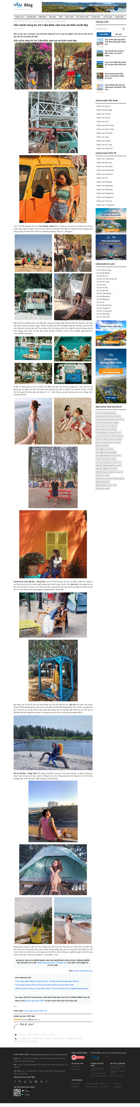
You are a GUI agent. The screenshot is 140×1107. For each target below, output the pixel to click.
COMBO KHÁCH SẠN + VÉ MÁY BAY (52, 963)
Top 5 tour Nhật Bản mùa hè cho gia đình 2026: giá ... (115, 64)
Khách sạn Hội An (103, 118)
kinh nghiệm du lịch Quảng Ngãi (106, 452)
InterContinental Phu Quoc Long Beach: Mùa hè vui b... (114, 75)
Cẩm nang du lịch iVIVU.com (35, 1011)
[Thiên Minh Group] (95, 1057)
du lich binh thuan (38, 1038)
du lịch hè (49, 1038)
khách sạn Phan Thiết (35, 1001)
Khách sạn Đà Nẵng (104, 110)
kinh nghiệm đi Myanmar (104, 455)
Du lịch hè (21, 21)
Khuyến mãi (76, 1084)
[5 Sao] (21, 1019)
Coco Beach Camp (25, 1038)
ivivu (119, 432)
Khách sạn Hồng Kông (105, 170)
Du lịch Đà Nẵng (101, 432)
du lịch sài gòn (100, 426)
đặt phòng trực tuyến (102, 488)
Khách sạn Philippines (105, 193)
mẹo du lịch (117, 455)
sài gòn (98, 459)
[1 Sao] (14, 1019)
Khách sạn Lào (102, 178)
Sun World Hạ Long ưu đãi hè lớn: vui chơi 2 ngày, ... (114, 53)
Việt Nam (99, 465)
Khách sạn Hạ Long (104, 145)
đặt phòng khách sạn (102, 482)
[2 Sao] (16, 1019)
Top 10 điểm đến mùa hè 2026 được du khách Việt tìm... (115, 87)
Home (15, 21)
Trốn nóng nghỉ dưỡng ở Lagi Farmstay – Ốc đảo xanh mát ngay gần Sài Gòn (47, 981)
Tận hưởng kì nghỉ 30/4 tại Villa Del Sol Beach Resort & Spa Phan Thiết (44, 985)
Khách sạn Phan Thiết (105, 129)
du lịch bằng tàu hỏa (102, 416)
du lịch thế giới (100, 429)
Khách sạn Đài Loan (104, 162)
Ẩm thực (52, 17)
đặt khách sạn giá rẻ (116, 472)
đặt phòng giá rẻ (119, 478)
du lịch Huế (99, 419)
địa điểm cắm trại (59, 1038)
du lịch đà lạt (112, 432)
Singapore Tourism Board (117, 1072)
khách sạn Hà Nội (101, 439)
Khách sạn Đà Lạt (103, 106)
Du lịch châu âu (116, 416)
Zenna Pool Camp (32, 1041)
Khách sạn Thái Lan (104, 201)
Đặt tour (69, 17)
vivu (119, 462)
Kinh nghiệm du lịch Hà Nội (104, 449)
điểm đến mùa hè (19, 1041)
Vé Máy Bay (95, 17)
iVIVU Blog (76, 1069)
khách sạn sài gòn (102, 442)
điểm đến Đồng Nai (102, 472)
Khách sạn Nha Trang (105, 125)
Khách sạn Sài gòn (104, 141)
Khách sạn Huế (102, 121)
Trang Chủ (19, 17)
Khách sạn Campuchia (105, 159)
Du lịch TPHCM (111, 429)
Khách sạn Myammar (105, 185)
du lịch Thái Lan (112, 426)
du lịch (98, 413)
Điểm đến (42, 17)
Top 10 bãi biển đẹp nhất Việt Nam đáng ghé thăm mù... (115, 41)
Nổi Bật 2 (51, 1034)
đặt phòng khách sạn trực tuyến (106, 485)
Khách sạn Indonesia (105, 174)
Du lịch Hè (104, 1084)
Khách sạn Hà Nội (103, 114)
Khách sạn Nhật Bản (105, 189)
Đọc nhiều (104, 34)
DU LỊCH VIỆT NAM (33, 1034)
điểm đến (99, 469)
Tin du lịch (118, 1084)
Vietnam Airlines (116, 1076)
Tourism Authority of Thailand (117, 1067)
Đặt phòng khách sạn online (112, 465)
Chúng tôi (75, 1066)
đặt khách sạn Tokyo (102, 475)
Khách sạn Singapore (105, 197)
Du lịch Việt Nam (92, 1084)
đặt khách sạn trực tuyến (104, 478)
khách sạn (107, 436)
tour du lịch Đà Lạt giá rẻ (103, 462)
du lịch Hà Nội (109, 419)
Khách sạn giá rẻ (117, 436)
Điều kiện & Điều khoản (97, 1069)
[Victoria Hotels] (106, 1057)
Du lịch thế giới (91, 1087)
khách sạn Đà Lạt (114, 442)
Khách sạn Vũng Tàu (105, 148)
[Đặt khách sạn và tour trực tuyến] (111, 233)
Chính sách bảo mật (98, 1073)
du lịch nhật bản (113, 423)
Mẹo (60, 17)
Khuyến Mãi (31, 17)
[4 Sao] (19, 1019)
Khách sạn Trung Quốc (106, 205)
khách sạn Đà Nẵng (102, 446)
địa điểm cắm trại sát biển (74, 1038)
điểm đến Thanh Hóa (110, 469)
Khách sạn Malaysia (104, 182)
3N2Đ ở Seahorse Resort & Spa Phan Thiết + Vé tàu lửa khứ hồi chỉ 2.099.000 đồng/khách (51, 988)
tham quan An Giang (109, 459)
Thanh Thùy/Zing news (83, 971)
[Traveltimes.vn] (111, 345)
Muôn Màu (119, 17)
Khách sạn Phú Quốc (105, 133)
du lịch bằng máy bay (109, 413)
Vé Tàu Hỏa (107, 17)
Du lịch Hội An (120, 419)
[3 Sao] (18, 1019)
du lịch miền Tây (101, 423)
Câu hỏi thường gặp (99, 1076)
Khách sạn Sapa (103, 137)
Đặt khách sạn (82, 17)
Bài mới (118, 34)
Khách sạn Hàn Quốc (105, 166)
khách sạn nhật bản (115, 439)
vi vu (114, 462)
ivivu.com (99, 436)
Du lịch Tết (104, 1087)
